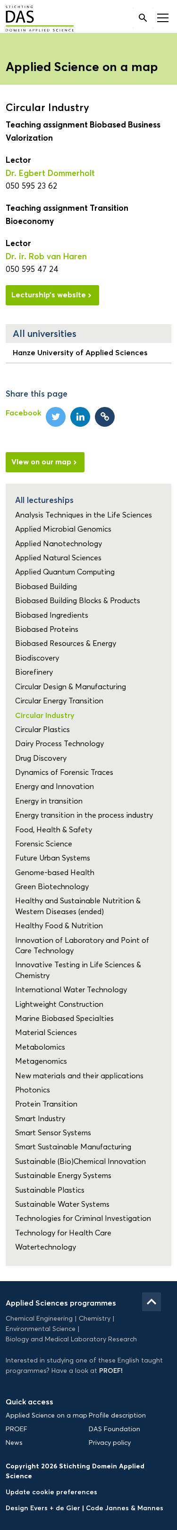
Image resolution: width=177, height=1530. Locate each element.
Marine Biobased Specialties (64, 1018)
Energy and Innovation (54, 786)
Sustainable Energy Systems (63, 1175)
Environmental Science (41, 1329)
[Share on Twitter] (56, 417)
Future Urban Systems (52, 857)
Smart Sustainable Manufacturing (73, 1146)
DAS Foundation (114, 1429)
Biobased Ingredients (51, 615)
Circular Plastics (42, 729)
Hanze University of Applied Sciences (80, 352)
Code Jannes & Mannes (124, 1508)
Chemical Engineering (39, 1319)
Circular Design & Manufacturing (70, 686)
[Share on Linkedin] (80, 417)
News (14, 1443)
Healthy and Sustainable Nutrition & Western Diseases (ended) (78, 906)
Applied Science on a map (46, 1415)
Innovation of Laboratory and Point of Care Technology (82, 945)
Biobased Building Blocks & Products (77, 600)
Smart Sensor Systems (53, 1132)
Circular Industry (45, 715)
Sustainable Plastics (49, 1190)
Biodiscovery (37, 657)
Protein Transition (46, 1104)
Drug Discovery (41, 758)
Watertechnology (45, 1247)
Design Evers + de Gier (44, 1508)
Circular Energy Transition (59, 700)
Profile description (117, 1415)
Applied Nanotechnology (58, 543)
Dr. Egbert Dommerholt (50, 173)
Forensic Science (43, 843)
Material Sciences (46, 1032)
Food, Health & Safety (53, 829)
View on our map (41, 461)
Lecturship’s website (48, 294)
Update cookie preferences (51, 1492)
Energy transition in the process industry (84, 815)
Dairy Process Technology (59, 743)
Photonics (32, 1089)
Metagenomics (41, 1061)
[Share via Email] (105, 417)
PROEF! (111, 1370)
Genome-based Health (54, 872)
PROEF (16, 1429)
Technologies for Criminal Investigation (83, 1218)
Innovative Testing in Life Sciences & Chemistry (78, 970)
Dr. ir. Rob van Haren (46, 256)
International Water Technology (71, 989)
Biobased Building (46, 586)
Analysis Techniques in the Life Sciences (83, 514)
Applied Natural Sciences (58, 557)
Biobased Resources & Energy (65, 643)
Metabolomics (40, 1047)
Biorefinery (34, 672)
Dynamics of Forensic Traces (64, 772)
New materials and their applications (79, 1075)
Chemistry (94, 1319)
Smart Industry (40, 1118)
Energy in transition (49, 801)
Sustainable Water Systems (62, 1204)
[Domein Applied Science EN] (33, 19)
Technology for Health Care (63, 1232)
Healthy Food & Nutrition (59, 925)
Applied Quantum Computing (65, 571)
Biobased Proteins (46, 629)
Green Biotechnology (52, 886)
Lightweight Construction (59, 1004)
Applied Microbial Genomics (63, 529)
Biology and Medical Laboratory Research (71, 1339)
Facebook (23, 412)
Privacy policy (110, 1443)
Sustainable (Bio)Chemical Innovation (80, 1161)
